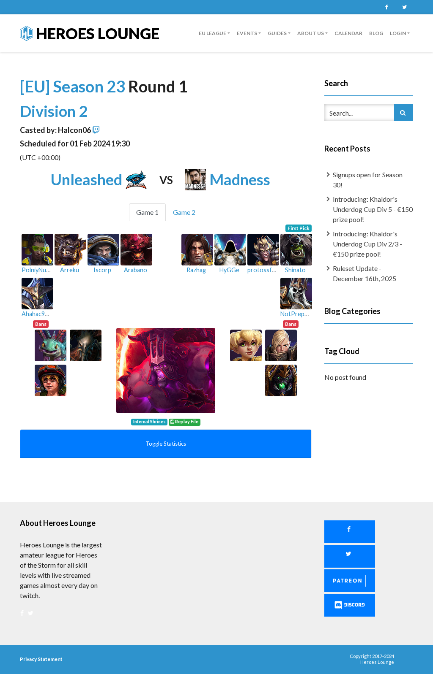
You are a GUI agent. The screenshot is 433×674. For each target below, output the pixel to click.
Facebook (386, 7)
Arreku (69, 269)
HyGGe (229, 269)
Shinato (295, 269)
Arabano (135, 269)
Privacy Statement (41, 659)
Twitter (404, 7)
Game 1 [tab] (147, 212)
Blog (376, 33)
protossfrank (265, 269)
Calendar (348, 33)
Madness (239, 179)
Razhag (196, 269)
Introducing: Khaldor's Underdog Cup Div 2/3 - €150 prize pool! (367, 244)
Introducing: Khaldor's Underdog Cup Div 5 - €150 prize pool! (373, 209)
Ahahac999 (37, 313)
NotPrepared (298, 313)
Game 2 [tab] (184, 212)
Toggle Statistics (165, 443)
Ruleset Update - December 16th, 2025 (364, 273)
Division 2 (54, 111)
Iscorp (102, 269)
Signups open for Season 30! (368, 180)
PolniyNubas (38, 269)
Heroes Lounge (96, 33)
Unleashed (86, 179)
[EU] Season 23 (74, 86)
